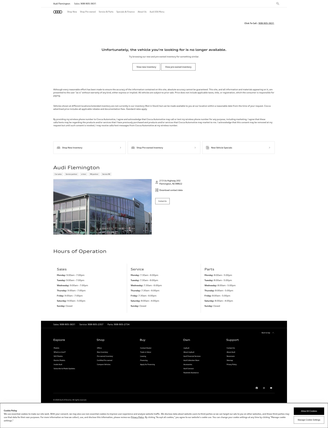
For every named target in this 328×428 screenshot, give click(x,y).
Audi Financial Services (192, 356)
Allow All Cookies (309, 411)
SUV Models (58, 356)
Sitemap (230, 360)
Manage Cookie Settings (309, 420)
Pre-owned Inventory (105, 356)
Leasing (143, 356)
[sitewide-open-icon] (277, 4)
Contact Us (231, 348)
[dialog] (164, 415)
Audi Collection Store (191, 360)
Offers (99, 348)
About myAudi (188, 352)
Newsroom (231, 356)
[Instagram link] (264, 388)
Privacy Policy (232, 364)
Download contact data (171, 190)
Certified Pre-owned (104, 360)
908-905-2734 (122, 324)
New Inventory (102, 352)
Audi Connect (188, 368)
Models (56, 348)
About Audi (231, 352)
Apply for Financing (147, 364)
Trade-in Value (145, 352)
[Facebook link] (256, 388)
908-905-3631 (88, 3)
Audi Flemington (61, 3)
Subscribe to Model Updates (64, 368)
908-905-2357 (95, 324)
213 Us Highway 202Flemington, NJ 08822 (170, 182)
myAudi (186, 348)
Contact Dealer (145, 348)
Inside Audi (58, 364)
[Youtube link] (271, 388)
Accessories (187, 364)
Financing (144, 360)
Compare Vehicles (103, 364)
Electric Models (59, 360)
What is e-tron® (60, 352)
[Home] (57, 11)
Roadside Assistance (191, 373)
